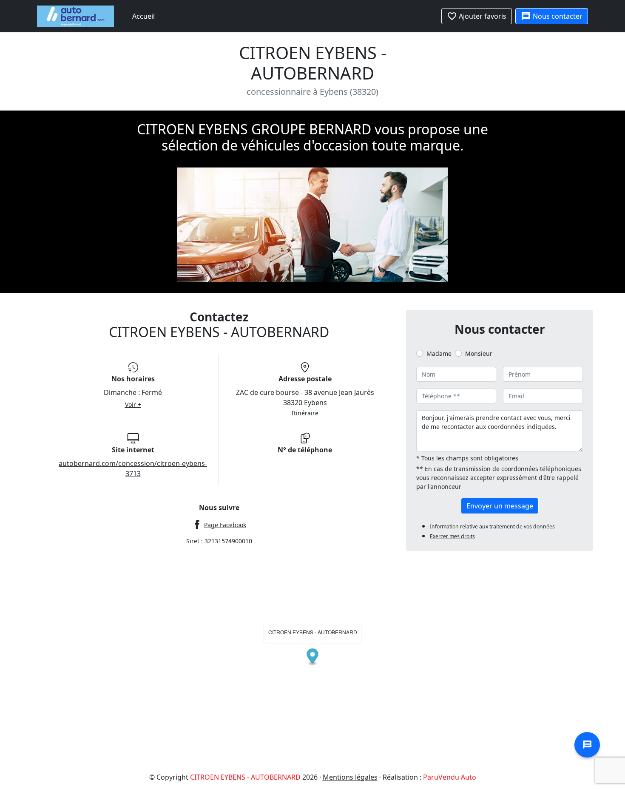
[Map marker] (312, 657)
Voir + (133, 404)
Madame (439, 353)
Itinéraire (305, 413)
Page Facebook (225, 525)
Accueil (143, 16)
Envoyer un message (499, 506)
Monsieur (478, 353)
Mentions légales (350, 777)
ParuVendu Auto (449, 777)
